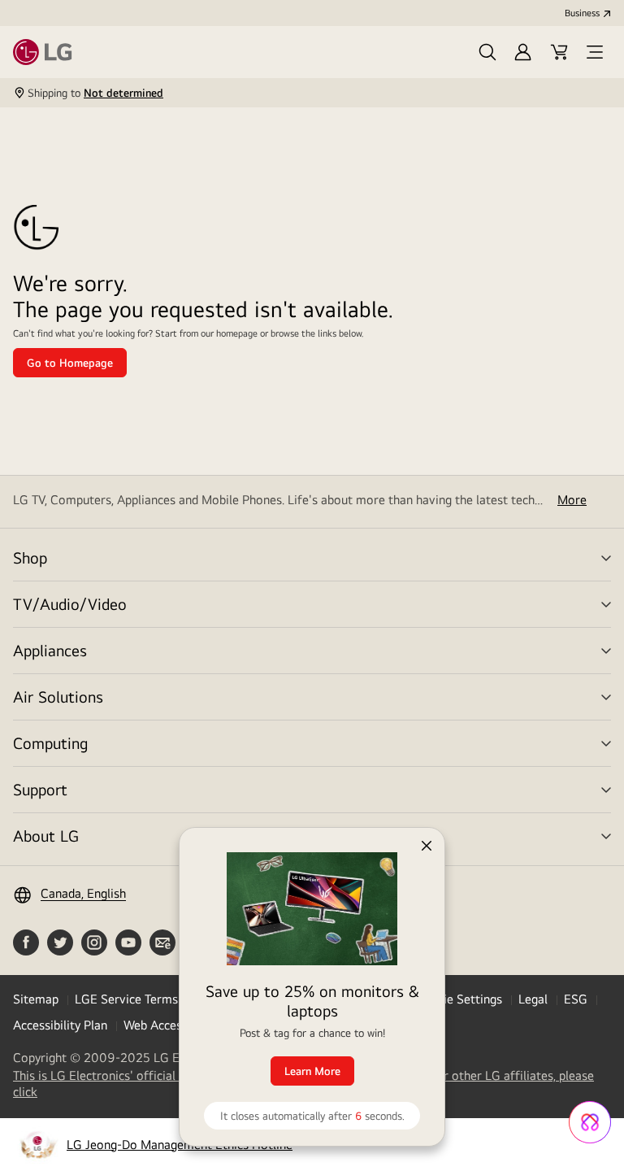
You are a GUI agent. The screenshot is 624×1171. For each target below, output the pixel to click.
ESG (575, 999)
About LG (46, 835)
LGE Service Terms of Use (146, 999)
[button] (487, 52)
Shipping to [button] (95, 92)
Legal (533, 999)
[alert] (312, 978)
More (572, 499)
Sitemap (35, 999)
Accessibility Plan (60, 1025)
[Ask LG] (590, 1122)
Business (582, 13)
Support (40, 789)
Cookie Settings (458, 999)
